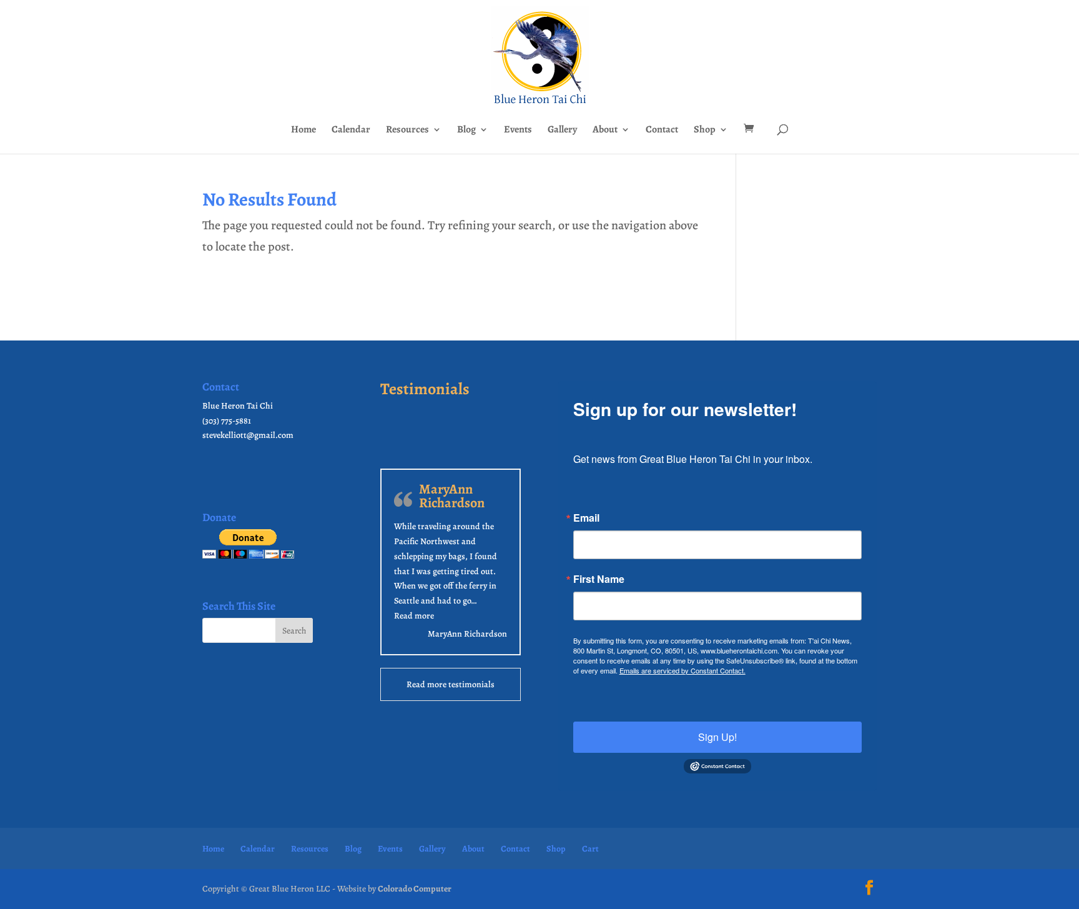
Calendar (351, 130)
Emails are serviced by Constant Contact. (682, 670)
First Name (598, 579)
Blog (466, 130)
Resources (407, 130)
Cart (590, 849)
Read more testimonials (450, 684)
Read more (414, 616)
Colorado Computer (414, 889)
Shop (705, 130)
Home (303, 130)
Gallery (562, 130)
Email (586, 518)
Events (518, 130)
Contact (662, 130)
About (605, 130)
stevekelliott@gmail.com (247, 435)
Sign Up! (717, 737)
